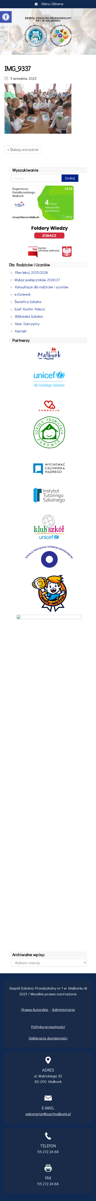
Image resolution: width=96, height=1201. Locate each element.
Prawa (27, 1009)
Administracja (63, 1009)
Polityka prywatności (48, 1026)
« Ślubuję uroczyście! (23, 149)
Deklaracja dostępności (48, 1038)
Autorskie (41, 1009)
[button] (6, 17)
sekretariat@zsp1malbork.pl (48, 1113)
